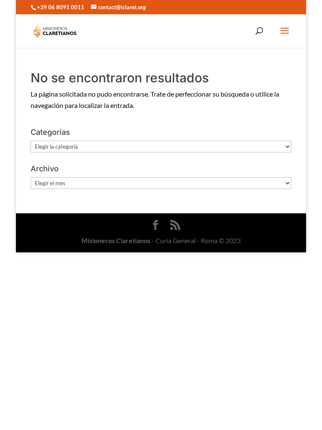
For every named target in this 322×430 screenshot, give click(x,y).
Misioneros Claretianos (116, 240)
